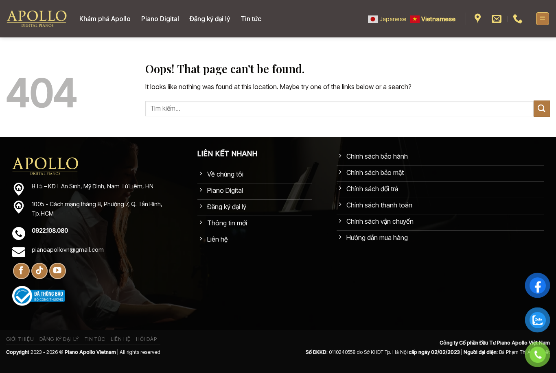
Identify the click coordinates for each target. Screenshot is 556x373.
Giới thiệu (20, 339)
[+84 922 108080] (519, 19)
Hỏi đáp (146, 339)
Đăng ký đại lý (210, 19)
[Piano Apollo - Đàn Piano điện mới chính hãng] (36, 18)
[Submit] (542, 108)
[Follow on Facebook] (21, 271)
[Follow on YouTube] (57, 271)
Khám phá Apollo (105, 19)
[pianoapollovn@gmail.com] (497, 19)
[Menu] (542, 18)
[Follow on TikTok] (39, 271)
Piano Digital (160, 19)
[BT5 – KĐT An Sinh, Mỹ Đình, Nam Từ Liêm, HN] (479, 19)
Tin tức (251, 19)
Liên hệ (120, 339)
